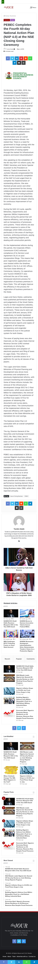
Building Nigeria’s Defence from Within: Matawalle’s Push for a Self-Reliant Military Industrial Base (24, 701)
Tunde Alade (9, 49)
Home (7, 16)
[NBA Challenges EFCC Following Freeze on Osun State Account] (11, 634)
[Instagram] (24, 728)
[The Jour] (9, 7)
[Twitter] (19, 728)
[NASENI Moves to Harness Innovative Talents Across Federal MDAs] (27, 613)
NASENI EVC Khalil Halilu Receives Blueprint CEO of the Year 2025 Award (25, 668)
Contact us (32, 956)
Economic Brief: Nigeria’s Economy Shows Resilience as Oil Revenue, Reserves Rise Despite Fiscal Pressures (25, 714)
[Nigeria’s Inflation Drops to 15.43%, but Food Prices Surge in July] (9, 691)
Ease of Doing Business (16, 496)
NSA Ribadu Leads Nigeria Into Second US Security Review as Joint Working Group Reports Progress (24, 679)
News (12, 20)
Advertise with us (22, 956)
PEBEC (26, 496)
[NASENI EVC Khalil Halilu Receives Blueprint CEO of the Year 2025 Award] (11, 613)
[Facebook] (14, 728)
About (9, 956)
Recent (7, 659)
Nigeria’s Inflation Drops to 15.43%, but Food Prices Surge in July (24, 690)
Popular (19, 659)
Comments (31, 659)
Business (13, 16)
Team (14, 956)
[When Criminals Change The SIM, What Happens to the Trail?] (11, 770)
